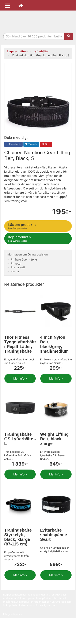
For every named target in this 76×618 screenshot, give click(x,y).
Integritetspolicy (12, 614)
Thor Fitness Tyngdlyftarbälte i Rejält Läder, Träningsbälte (20, 344)
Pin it (47, 144)
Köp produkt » (19, 238)
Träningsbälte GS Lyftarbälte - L (20, 439)
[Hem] (20, 5)
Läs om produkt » (22, 225)
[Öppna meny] (7, 5)
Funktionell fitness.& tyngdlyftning (38, 20)
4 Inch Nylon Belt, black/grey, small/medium (54, 344)
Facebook (14, 144)
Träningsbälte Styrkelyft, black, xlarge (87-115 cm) (18, 537)
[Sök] (68, 36)
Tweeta (32, 144)
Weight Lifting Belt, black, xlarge (54, 439)
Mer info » (20, 378)
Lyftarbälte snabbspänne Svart (53, 535)
